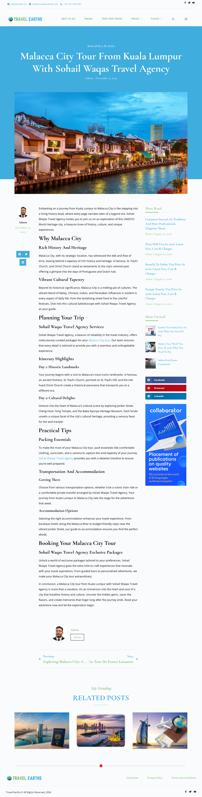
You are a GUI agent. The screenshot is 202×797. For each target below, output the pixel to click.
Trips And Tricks (112, 18)
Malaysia (94, 46)
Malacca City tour (99, 340)
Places (155, 18)
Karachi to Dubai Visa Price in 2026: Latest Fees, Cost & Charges (165, 268)
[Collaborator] (165, 484)
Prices (135, 18)
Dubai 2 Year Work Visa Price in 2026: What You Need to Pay (170, 347)
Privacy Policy (154, 777)
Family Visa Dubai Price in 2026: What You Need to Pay (172, 331)
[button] (173, 19)
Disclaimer (132, 777)
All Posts (77, 637)
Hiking (88, 18)
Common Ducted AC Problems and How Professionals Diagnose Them (165, 223)
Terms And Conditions (183, 777)
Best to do (68, 18)
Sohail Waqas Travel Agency (56, 458)
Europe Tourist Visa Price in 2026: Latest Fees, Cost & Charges (163, 293)
